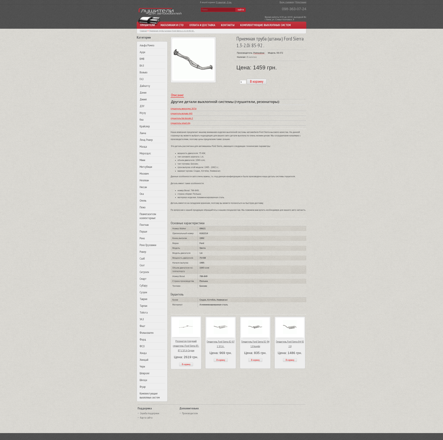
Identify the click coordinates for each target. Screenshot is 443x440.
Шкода (143, 380)
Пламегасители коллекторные (148, 216)
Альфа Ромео (147, 45)
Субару (143, 285)
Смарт (143, 279)
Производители (190, 413)
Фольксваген (146, 333)
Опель (143, 200)
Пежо (143, 207)
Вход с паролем (287, 2)
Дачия (143, 92)
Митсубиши (146, 167)
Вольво (143, 72)
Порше (143, 231)
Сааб (142, 258)
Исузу (143, 113)
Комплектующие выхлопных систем (265, 25)
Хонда (143, 353)
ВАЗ (142, 65)
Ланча (143, 133)
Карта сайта (146, 417)
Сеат (142, 265)
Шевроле (145, 373)
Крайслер (145, 126)
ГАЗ (141, 79)
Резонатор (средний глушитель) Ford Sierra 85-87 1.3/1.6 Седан (186, 345)
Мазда (143, 146)
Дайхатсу (145, 86)
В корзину (186, 364)
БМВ (142, 59)
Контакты (227, 25)
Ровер (143, 252)
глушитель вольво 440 (181, 113)
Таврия (143, 299)
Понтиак (144, 225)
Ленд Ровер (146, 140)
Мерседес (145, 153)
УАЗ (142, 319)
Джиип (143, 99)
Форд (143, 339)
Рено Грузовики (148, 245)
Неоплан (144, 180)
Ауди (142, 52)
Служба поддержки (149, 413)
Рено (142, 238)
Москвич (144, 173)
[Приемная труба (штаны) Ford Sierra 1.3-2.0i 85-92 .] (193, 80)
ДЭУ (142, 106)
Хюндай (144, 360)
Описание (177, 95)
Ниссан (143, 187)
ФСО (142, 346)
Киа (141, 119)
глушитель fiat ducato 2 (182, 118)
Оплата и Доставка (202, 25)
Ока (142, 194)
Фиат (142, 326)
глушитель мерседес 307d (183, 108)
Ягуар (143, 387)
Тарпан (143, 306)
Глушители (147, 25)
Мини (142, 160)
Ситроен (144, 272)
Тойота (144, 312)
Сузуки (143, 292)
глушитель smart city (180, 123)
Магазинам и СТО (172, 25)
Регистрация (300, 2)
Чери (142, 366)
